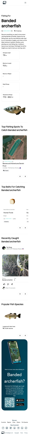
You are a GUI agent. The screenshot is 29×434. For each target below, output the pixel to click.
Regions (9, 422)
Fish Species (25, 422)
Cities (13, 422)
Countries (3, 422)
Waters (18, 422)
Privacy (26, 433)
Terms (21, 433)
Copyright (17, 433)
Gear (15, 278)
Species (4, 278)
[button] (20, 176)
